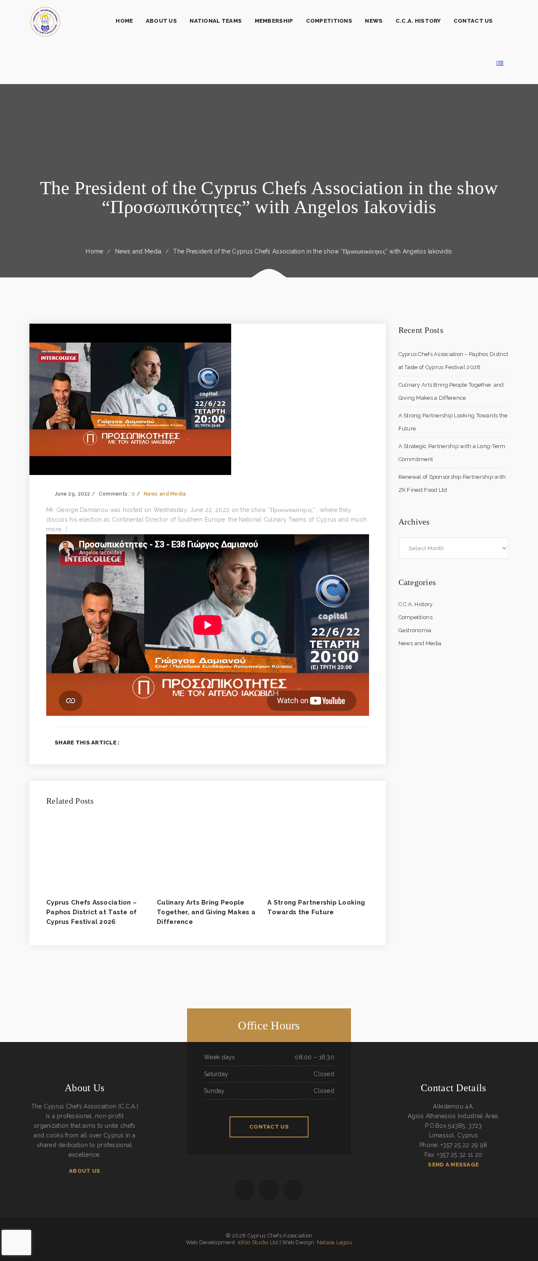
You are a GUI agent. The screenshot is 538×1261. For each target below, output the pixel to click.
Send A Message (453, 1164)
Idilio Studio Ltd (258, 1242)
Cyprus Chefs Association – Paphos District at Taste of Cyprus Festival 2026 (91, 912)
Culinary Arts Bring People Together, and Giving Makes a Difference (206, 912)
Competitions (415, 617)
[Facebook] (325, 742)
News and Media (138, 251)
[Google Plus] (353, 742)
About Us (84, 1171)
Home (94, 251)
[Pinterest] (366, 742)
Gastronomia (415, 630)
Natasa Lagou (334, 1242)
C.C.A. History (415, 604)
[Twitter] (339, 742)
